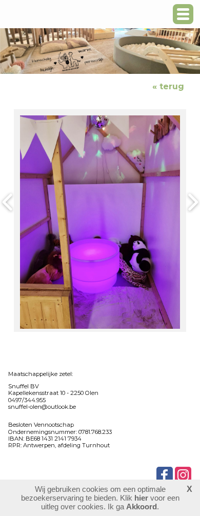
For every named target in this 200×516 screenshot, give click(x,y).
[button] (183, 14)
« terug (168, 86)
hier (141, 497)
